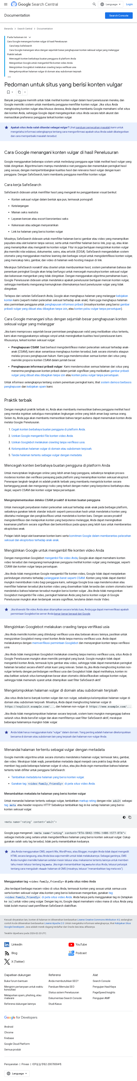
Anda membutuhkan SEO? (63, 981)
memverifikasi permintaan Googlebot (55, 643)
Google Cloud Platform (17, 1043)
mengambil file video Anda (61, 558)
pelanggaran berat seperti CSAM (64, 578)
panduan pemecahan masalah (93, 127)
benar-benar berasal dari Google (72, 613)
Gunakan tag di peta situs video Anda (53, 783)
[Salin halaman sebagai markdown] (19, 92)
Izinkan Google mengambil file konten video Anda (42, 436)
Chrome (8, 1032)
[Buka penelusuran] (94, 4)
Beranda (8, 28)
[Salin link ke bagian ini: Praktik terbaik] (35, 400)
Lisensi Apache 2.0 (54, 923)
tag (10, 805)
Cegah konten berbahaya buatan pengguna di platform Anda (48, 429)
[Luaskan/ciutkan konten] (30, 37)
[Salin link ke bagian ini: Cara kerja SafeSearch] (44, 185)
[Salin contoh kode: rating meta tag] (130, 817)
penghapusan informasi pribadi (64, 304)
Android (8, 1026)
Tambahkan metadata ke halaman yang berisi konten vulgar (47, 777)
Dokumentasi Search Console (65, 998)
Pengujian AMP (101, 998)
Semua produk (12, 1049)
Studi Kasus (55, 1003)
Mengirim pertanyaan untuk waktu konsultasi (23, 988)
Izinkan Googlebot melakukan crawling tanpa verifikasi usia (48, 442)
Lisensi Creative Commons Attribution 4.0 (98, 919)
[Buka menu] (5, 4)
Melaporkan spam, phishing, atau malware (22, 997)
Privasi (25, 1064)
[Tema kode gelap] (124, 817)
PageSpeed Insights (104, 992)
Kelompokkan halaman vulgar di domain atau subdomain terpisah (51, 448)
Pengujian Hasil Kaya (104, 986)
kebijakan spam (36, 386)
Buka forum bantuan (16, 981)
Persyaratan (11, 1064)
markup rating (87, 800)
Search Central (45, 4)
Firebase (9, 1038)
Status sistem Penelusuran (64, 992)
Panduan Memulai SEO (61, 986)
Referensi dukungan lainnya (20, 1003)
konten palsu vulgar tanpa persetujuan (97, 308)
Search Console (118, 15)
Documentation (17, 15)
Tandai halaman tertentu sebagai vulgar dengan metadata (46, 455)
